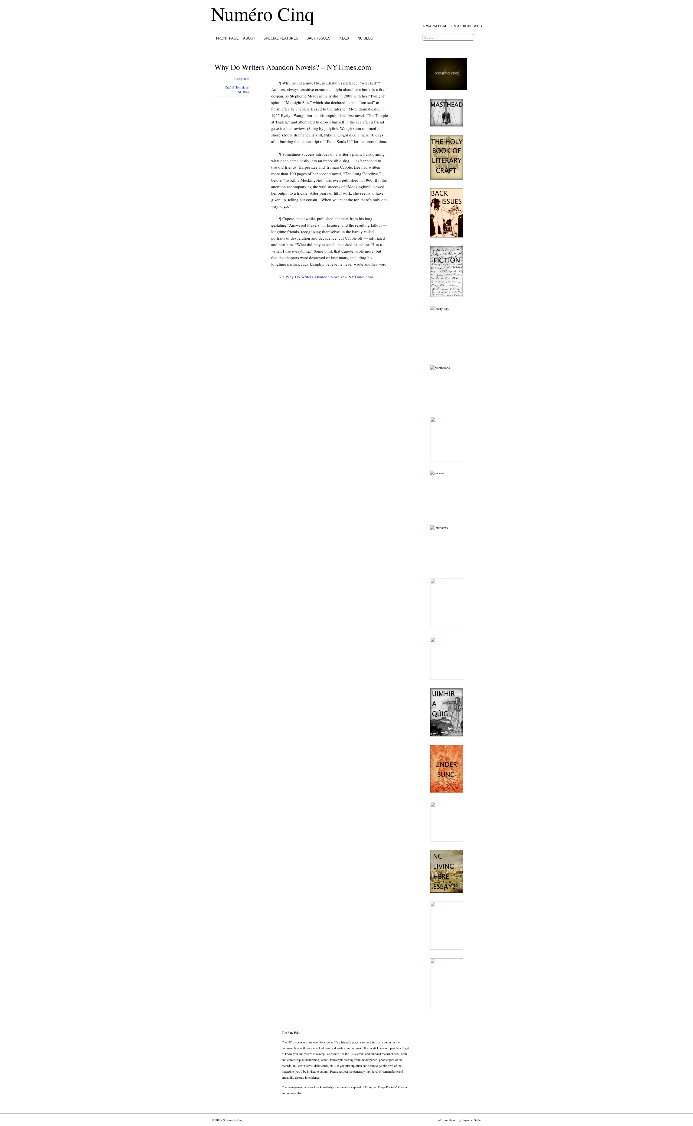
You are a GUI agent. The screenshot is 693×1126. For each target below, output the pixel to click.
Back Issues (318, 38)
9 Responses (241, 79)
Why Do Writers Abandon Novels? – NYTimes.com (292, 67)
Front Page (227, 38)
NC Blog (365, 38)
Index (344, 38)
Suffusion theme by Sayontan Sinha (459, 1120)
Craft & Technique (237, 87)
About (249, 38)
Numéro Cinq (262, 13)
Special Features (280, 38)
